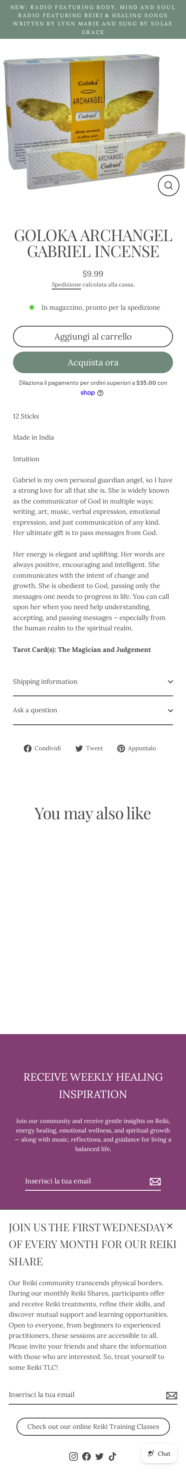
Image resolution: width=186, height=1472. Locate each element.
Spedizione (66, 284)
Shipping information (45, 681)
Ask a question (35, 710)
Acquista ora (93, 362)
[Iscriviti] (170, 1395)
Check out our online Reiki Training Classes (93, 1426)
